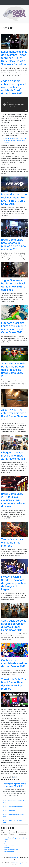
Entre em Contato (9, 851)
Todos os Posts (9, 846)
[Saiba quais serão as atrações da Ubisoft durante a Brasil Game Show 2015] (14, 611)
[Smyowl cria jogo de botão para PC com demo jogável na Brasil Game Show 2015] (14, 353)
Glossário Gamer (9, 842)
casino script (14, 857)
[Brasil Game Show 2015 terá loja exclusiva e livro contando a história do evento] (14, 484)
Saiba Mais (7, 848)
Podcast (6, 844)
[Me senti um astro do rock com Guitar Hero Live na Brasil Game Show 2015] (14, 184)
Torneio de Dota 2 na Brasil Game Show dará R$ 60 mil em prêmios (14, 684)
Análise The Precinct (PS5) (11, 810)
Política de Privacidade (11, 849)
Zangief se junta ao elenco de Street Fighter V (12, 542)
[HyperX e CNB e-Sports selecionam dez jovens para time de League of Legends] (14, 567)
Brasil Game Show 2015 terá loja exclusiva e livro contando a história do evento (13, 500)
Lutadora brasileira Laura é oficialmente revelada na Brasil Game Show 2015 (13, 327)
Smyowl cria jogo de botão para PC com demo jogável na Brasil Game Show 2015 (15, 140)
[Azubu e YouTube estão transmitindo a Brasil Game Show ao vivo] (14, 399)
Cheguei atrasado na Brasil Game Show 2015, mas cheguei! (14, 455)
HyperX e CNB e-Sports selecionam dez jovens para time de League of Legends (14, 583)
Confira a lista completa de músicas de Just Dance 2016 (14, 663)
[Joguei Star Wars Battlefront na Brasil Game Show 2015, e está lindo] (14, 270)
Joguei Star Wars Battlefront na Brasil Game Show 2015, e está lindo (13, 285)
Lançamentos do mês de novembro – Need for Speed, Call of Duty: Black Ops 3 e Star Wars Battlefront (14, 58)
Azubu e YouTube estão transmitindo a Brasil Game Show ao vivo (14, 414)
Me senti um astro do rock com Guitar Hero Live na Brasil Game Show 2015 (14, 199)
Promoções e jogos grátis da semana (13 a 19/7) (14, 785)
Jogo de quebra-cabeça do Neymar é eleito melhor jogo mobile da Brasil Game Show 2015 (13, 87)
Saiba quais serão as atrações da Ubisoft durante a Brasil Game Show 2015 (13, 625)
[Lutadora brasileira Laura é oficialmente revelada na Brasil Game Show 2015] (14, 313)
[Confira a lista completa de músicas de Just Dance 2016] (14, 651)
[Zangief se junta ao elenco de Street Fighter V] (14, 529)
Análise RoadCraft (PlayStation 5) (13, 806)
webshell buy (17, 863)
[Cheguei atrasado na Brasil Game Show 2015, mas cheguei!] (14, 442)
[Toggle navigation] (3, 2)
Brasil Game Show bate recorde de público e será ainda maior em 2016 (13, 244)
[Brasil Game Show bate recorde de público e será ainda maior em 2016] (14, 228)
